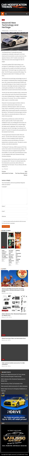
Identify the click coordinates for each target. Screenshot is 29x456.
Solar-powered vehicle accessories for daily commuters (14, 386)
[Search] (27, 13)
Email (3, 211)
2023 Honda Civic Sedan (7, 172)
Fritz (3, 261)
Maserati (6, 168)
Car (3, 247)
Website (4, 216)
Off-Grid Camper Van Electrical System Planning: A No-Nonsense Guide (11, 256)
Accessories (4, 285)
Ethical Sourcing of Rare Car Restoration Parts (14, 338)
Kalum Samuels (6, 30)
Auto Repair (4, 310)
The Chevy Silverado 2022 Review (21, 173)
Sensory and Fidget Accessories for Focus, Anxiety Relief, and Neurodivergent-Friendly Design (13, 290)
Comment (4, 186)
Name (3, 206)
